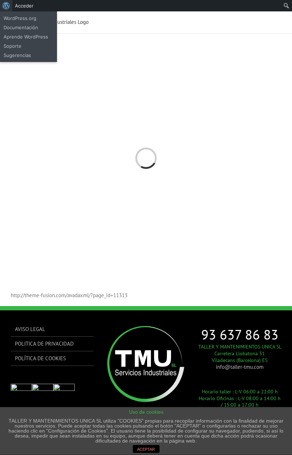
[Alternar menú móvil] (278, 22)
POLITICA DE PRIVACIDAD (44, 343)
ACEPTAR (146, 449)
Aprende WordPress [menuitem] (26, 37)
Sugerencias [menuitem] (17, 55)
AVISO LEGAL (30, 329)
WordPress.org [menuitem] (20, 18)
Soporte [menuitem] (12, 46)
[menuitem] (6, 5)
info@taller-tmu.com (240, 366)
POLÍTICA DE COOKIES (40, 358)
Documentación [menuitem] (21, 27)
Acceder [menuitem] (24, 6)
